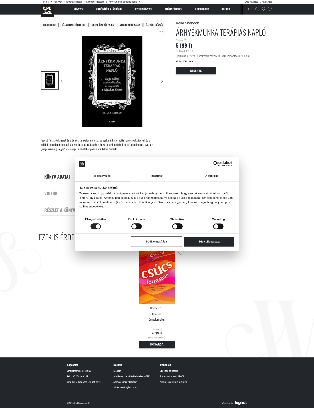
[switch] (136, 226)
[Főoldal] (47, 10)
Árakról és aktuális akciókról (174, 382)
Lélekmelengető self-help (74, 24)
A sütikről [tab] (211, 175)
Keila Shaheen (49, 24)
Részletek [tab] (157, 175)
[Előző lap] (61, 81)
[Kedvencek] (263, 9)
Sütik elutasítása (156, 241)
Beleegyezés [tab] (102, 175)
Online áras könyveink (103, 24)
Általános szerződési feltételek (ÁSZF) (131, 376)
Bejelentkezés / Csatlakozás (258, 2)
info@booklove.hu (82, 371)
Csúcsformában (157, 319)
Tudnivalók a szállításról (172, 376)
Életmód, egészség (95, 2)
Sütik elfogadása (209, 241)
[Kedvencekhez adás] (161, 34)
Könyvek (58, 2)
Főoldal (45, 2)
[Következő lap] (162, 81)
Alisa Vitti (157, 314)
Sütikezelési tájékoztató (124, 387)
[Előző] (246, 9)
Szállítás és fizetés (169, 371)
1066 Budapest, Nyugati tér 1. (86, 382)
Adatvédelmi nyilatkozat (125, 382)
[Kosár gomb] (270, 9)
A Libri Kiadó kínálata (130, 24)
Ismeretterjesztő (74, 2)
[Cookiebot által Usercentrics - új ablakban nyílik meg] (219, 164)
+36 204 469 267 (79, 376)
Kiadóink (117, 371)
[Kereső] (257, 9)
